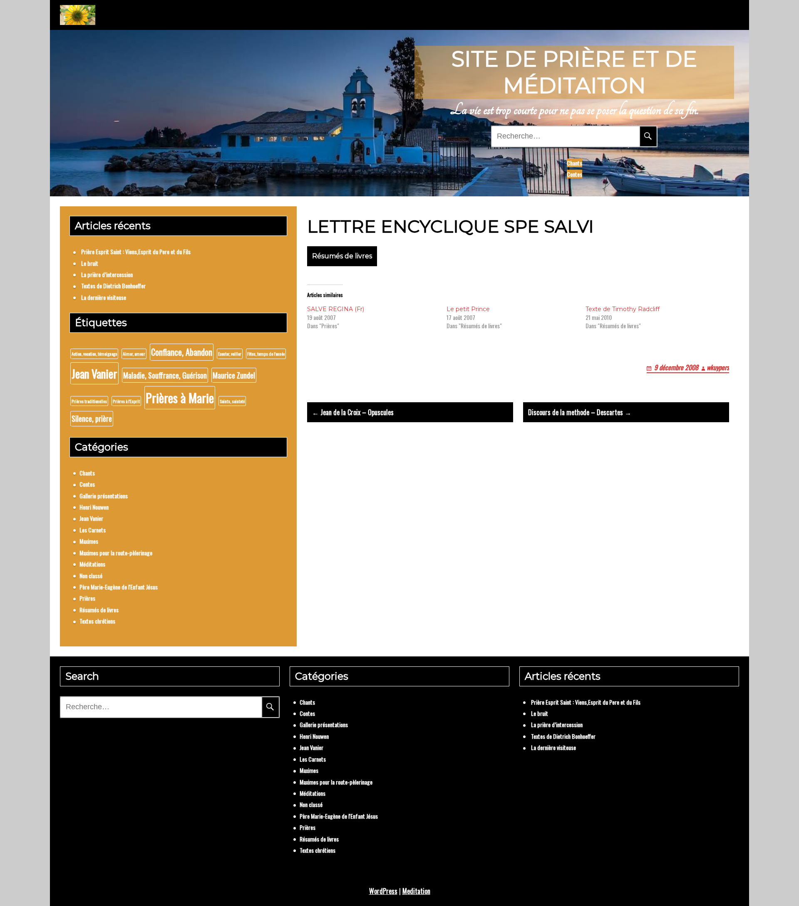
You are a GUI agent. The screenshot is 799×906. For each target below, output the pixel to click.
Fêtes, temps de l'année (266, 353)
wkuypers (718, 367)
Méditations (92, 563)
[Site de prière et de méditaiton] (77, 15)
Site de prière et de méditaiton (574, 72)
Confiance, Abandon (181, 352)
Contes (574, 174)
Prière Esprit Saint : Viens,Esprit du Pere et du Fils (136, 251)
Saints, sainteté (232, 401)
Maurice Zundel (234, 375)
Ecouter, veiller (229, 353)
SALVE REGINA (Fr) (335, 309)
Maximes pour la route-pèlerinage (115, 552)
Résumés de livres (342, 256)
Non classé (90, 575)
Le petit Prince (468, 309)
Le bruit (89, 263)
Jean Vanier (94, 373)
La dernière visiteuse (103, 297)
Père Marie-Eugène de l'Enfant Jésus (118, 586)
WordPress (383, 891)
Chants (574, 162)
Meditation (416, 891)
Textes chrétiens (97, 620)
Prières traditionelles (89, 401)
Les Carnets (92, 529)
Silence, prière (92, 418)
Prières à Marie (180, 397)
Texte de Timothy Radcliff (623, 309)
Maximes (88, 541)
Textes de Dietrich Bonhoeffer (113, 285)
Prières (87, 598)
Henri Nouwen (94, 507)
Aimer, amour (134, 353)
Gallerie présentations (103, 495)
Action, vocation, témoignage (94, 353)
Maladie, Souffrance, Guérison (165, 375)
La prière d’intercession (107, 274)
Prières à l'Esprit (126, 401)
